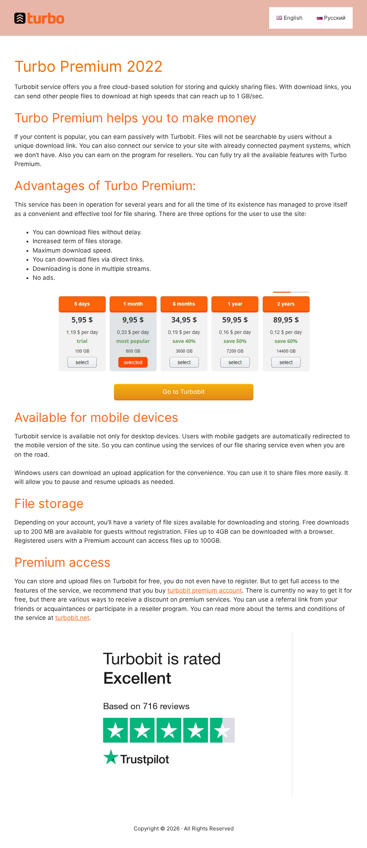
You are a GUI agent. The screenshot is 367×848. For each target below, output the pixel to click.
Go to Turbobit (184, 391)
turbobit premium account (204, 590)
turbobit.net (72, 617)
